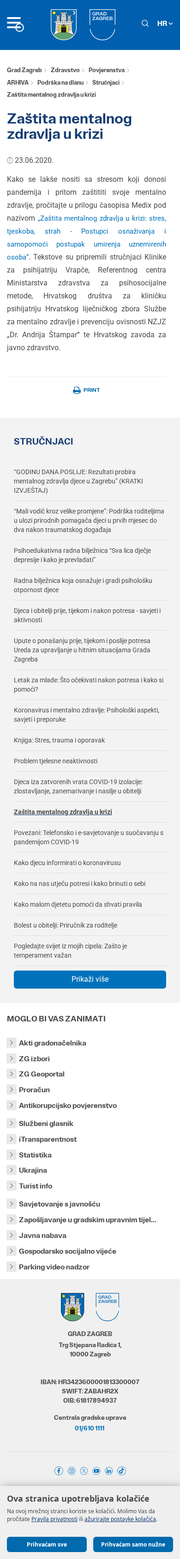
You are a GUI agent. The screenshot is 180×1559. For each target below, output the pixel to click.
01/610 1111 (89, 1428)
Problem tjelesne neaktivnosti (55, 761)
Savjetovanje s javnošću (59, 1204)
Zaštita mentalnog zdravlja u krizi (63, 812)
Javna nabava (42, 1235)
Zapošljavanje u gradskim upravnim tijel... (87, 1220)
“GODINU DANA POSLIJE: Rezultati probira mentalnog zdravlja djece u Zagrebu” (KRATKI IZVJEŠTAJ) (78, 481)
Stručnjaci (106, 82)
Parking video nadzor (54, 1267)
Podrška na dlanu (60, 82)
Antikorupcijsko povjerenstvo (68, 1105)
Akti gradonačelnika (52, 1043)
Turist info (35, 1186)
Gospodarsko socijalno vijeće (67, 1251)
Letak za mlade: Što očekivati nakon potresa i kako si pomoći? (88, 684)
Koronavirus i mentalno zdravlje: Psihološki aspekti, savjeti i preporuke (86, 714)
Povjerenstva (107, 70)
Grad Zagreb (24, 70)
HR (162, 23)
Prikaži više (90, 979)
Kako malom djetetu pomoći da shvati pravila (78, 904)
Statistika (35, 1155)
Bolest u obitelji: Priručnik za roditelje (65, 925)
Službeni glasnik (46, 1123)
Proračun (34, 1090)
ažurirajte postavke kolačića (120, 1519)
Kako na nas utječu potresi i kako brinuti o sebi (79, 883)
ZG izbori (34, 1059)
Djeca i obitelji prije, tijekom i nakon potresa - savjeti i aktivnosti (87, 615)
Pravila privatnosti (54, 1519)
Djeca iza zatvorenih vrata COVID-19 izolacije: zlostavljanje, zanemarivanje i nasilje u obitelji (78, 786)
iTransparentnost (48, 1139)
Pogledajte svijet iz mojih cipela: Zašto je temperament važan (70, 950)
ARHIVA (18, 82)
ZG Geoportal (42, 1074)
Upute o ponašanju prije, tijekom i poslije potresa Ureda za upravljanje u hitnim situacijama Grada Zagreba (82, 650)
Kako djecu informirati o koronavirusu (67, 862)
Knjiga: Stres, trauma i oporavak (59, 740)
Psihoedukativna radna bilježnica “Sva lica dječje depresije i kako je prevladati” (82, 555)
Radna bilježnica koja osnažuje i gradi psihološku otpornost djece (83, 585)
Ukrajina (33, 1170)
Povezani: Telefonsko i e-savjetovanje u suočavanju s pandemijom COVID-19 (88, 837)
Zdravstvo (65, 70)
